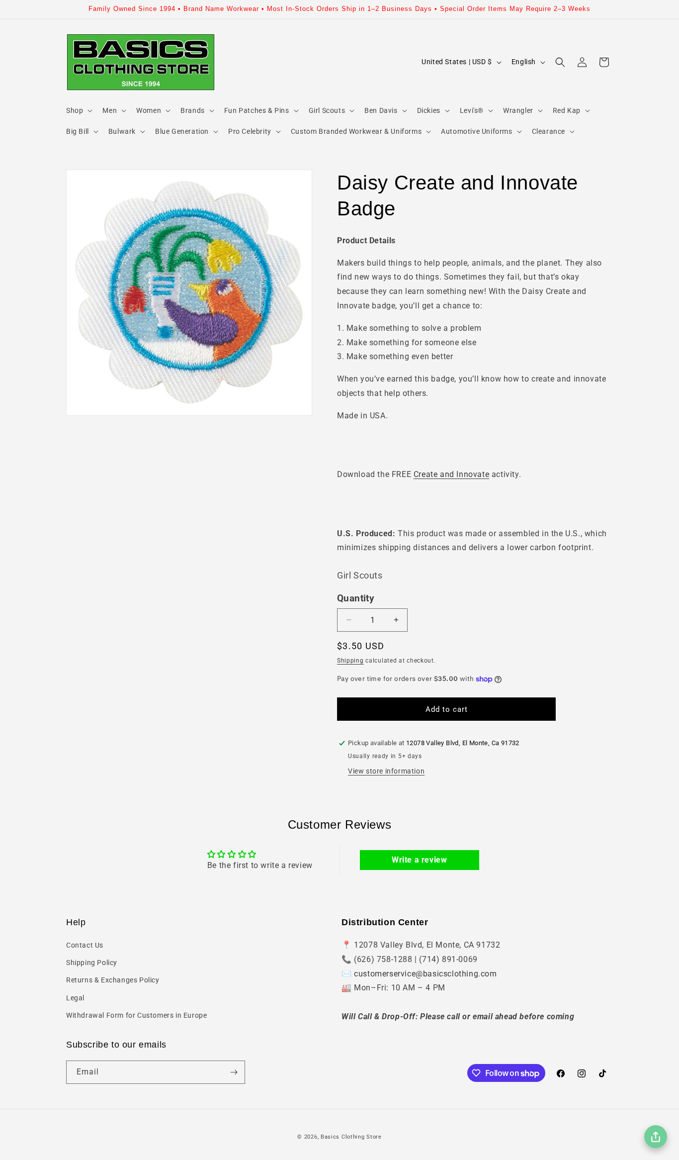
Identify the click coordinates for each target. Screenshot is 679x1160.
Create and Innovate (451, 474)
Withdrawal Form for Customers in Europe (136, 1015)
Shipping (350, 660)
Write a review (419, 860)
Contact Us (84, 945)
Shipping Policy (91, 963)
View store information (386, 771)
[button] (78, 110)
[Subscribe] (234, 1072)
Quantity (355, 598)
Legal (75, 998)
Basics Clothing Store (351, 1137)
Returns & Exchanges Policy (113, 980)
